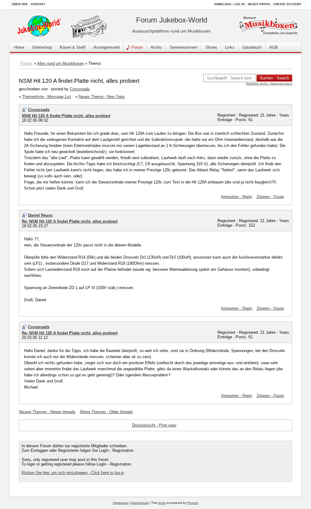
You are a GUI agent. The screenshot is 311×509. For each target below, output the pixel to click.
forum (162, 502)
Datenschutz (140, 502)
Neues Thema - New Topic (102, 96)
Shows (211, 47)
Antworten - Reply (236, 196)
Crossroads (80, 89)
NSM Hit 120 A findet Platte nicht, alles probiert (66, 115)
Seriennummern (183, 47)
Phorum (192, 502)
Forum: (26, 63)
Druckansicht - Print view (154, 425)
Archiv (156, 47)
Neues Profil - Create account (274, 4)
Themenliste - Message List (46, 96)
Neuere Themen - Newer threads (47, 412)
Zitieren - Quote (270, 196)
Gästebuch (251, 47)
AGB (273, 47)
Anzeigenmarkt (107, 47)
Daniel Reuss (40, 215)
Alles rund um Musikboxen (60, 63)
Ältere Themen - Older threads (106, 412)
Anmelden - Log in (229, 4)
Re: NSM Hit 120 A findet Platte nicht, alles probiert (70, 221)
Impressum (120, 502)
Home (19, 47)
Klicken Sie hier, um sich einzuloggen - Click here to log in (73, 472)
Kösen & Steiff (73, 47)
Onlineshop (42, 47)
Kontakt (38, 4)
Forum (137, 47)
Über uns (20, 4)
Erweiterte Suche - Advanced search (269, 83)
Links (229, 47)
